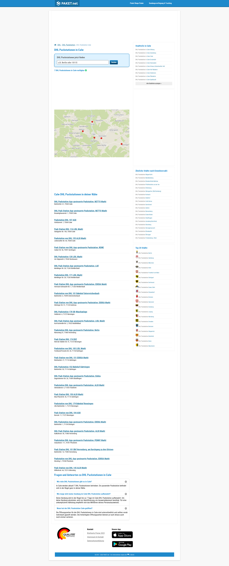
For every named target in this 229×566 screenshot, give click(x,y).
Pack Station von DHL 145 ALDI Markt (70, 468)
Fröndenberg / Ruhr (146, 238)
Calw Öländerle (145, 76)
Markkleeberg (144, 178)
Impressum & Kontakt (95, 537)
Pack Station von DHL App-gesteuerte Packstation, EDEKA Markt (82, 302)
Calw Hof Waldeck (146, 69)
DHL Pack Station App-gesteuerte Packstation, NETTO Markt (80, 210)
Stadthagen (143, 218)
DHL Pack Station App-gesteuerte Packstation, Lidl (76, 266)
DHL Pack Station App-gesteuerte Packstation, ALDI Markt (79, 431)
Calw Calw (144, 56)
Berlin (145, 253)
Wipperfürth (143, 174)
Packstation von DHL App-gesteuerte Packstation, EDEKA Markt (82, 458)
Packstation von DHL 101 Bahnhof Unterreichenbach (76, 293)
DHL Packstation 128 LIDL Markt (68, 256)
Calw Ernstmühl (145, 59)
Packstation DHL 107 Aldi (65, 220)
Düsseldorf (146, 292)
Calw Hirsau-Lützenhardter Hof (150, 66)
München (146, 263)
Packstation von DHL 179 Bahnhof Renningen (73, 403)
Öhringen (143, 234)
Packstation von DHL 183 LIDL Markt (70, 348)
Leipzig (145, 312)
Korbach (142, 194)
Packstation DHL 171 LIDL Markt (68, 275)
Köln (144, 268)
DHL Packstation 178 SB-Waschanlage (70, 311)
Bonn (144, 341)
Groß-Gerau (143, 201)
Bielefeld (146, 336)
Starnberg (143, 224)
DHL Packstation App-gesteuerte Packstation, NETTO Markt (80, 201)
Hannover (146, 302)
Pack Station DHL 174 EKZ (65, 339)
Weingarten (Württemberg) (148, 191)
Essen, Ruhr (146, 287)
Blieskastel (143, 231)
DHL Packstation (68, 45)
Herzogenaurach (145, 228)
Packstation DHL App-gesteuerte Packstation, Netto (76, 330)
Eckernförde (144, 214)
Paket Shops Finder (137, 3)
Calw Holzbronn (145, 73)
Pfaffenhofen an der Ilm (147, 184)
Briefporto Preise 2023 (96, 533)
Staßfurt (142, 198)
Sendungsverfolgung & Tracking (160, 3)
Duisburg (146, 307)
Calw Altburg (144, 49)
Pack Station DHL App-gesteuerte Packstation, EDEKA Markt (80, 284)
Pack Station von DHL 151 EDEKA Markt (71, 357)
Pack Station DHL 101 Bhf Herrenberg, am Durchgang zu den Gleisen (83, 449)
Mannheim (146, 346)
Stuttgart (146, 277)
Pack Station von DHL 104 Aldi (67, 412)
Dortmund (146, 282)
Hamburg (146, 258)
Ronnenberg (143, 211)
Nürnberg (146, 317)
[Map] (91, 133)
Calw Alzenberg (145, 53)
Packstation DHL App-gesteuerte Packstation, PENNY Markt (80, 440)
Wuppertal (146, 331)
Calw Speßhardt (145, 79)
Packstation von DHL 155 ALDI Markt (70, 238)
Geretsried (143, 204)
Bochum (145, 326)
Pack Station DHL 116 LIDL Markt (68, 229)
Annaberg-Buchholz (146, 221)
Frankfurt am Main (148, 273)
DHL (59, 45)
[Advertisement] (91, 90)
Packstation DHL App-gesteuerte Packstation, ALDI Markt (79, 385)
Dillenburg (143, 188)
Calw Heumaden (145, 63)
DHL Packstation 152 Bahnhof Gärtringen (72, 367)
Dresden (145, 321)
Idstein (142, 208)
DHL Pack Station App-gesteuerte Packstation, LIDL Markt (79, 321)
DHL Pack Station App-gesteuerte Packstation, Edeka (77, 376)
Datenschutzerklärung (95, 541)
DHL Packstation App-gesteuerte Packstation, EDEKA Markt (80, 422)
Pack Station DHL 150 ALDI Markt (68, 394)
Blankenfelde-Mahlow (146, 181)
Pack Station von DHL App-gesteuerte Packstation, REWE (79, 247)
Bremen (145, 297)
